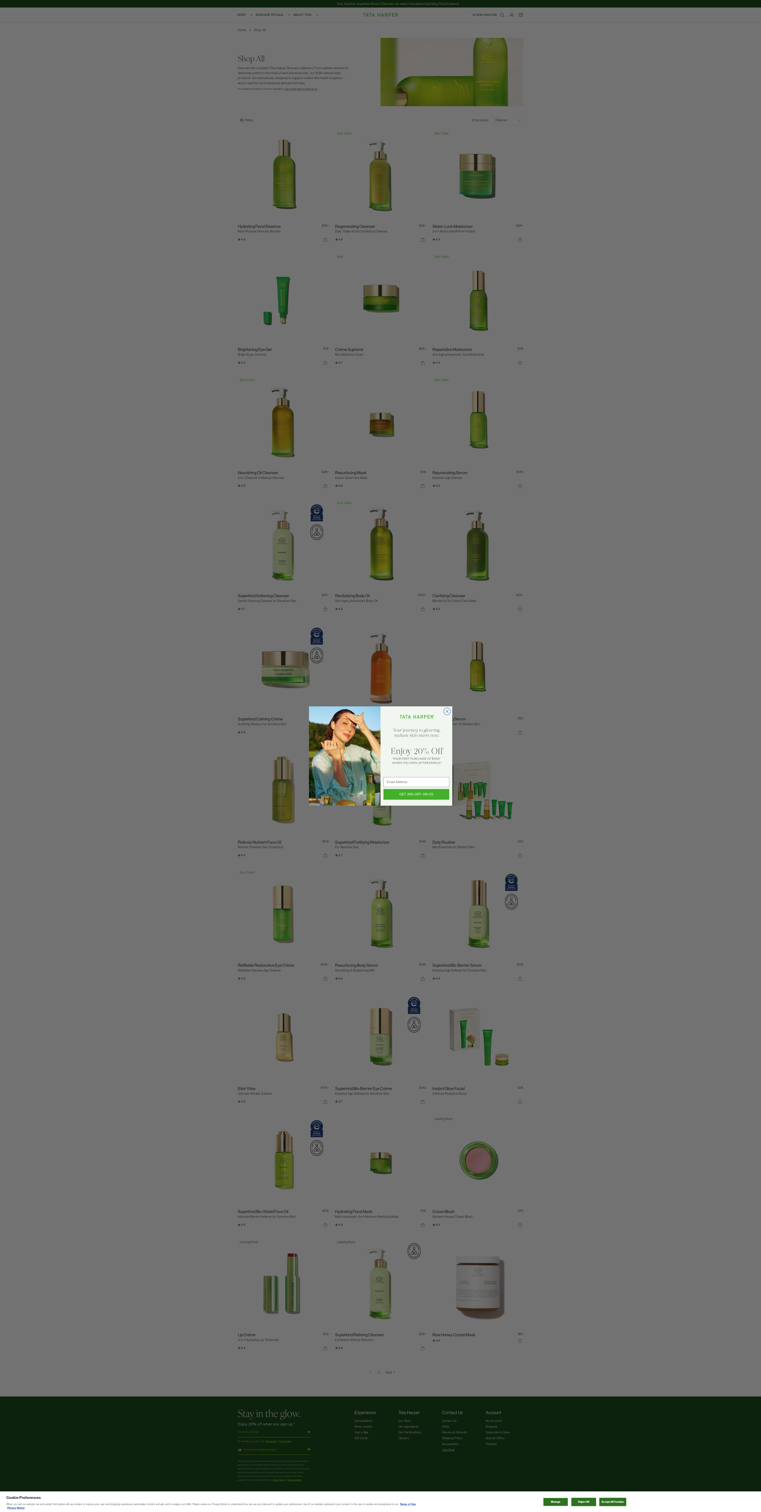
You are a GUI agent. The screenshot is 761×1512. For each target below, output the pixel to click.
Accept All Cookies (612, 1501)
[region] (380, 1501)
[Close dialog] (447, 711)
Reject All (583, 1501)
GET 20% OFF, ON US (416, 794)
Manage (555, 1501)
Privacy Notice (16, 1507)
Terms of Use (408, 1504)
